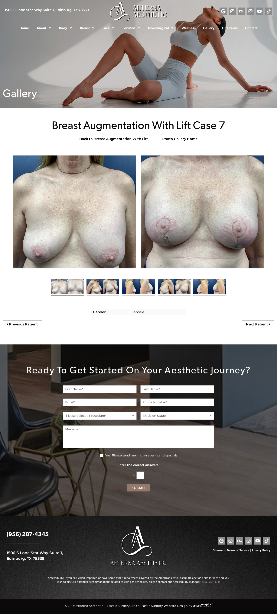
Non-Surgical (158, 28)
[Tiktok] (268, 11)
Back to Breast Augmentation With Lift (113, 139)
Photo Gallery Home (180, 139)
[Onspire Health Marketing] (207, 606)
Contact (251, 28)
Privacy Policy (261, 550)
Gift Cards (230, 28)
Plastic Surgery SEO (122, 606)
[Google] (223, 11)
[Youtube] (259, 11)
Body (63, 28)
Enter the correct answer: (138, 465)
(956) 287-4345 (28, 533)
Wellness (189, 28)
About (41, 28)
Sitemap (219, 550)
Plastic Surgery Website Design (164, 606)
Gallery (208, 28)
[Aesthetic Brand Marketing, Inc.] (196, 606)
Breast (85, 28)
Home (24, 28)
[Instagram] (232, 11)
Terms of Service (238, 550)
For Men (128, 28)
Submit (138, 487)
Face (106, 28)
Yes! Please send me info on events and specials (141, 455)
